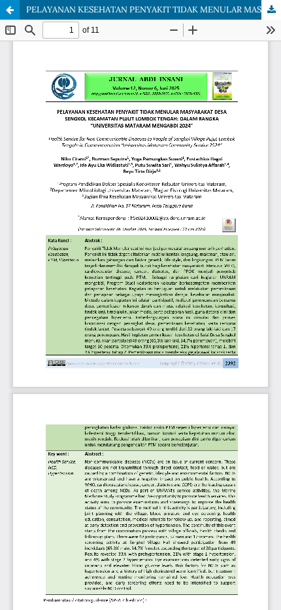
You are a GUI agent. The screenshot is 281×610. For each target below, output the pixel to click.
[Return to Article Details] (10, 10)
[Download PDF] (271, 10)
